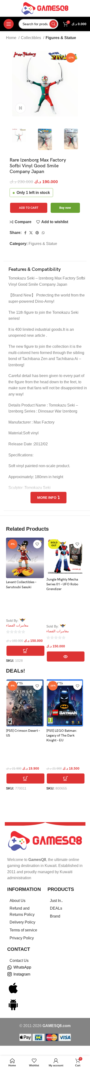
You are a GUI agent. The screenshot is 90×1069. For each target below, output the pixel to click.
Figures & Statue (61, 38)
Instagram (21, 974)
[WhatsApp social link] (43, 233)
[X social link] (31, 233)
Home (11, 38)
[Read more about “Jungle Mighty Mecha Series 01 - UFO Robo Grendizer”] (65, 656)
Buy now (65, 207)
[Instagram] (9, 974)
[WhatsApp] (9, 967)
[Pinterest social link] (37, 233)
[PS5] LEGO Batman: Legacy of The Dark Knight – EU (61, 735)
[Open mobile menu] (8, 24)
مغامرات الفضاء (17, 625)
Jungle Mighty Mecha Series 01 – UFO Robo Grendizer (62, 584)
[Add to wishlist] (37, 544)
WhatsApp (22, 967)
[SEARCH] (53, 24)
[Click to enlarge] (20, 108)
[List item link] (25, 901)
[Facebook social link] (25, 233)
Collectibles (31, 38)
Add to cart (28, 207)
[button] (25, 651)
